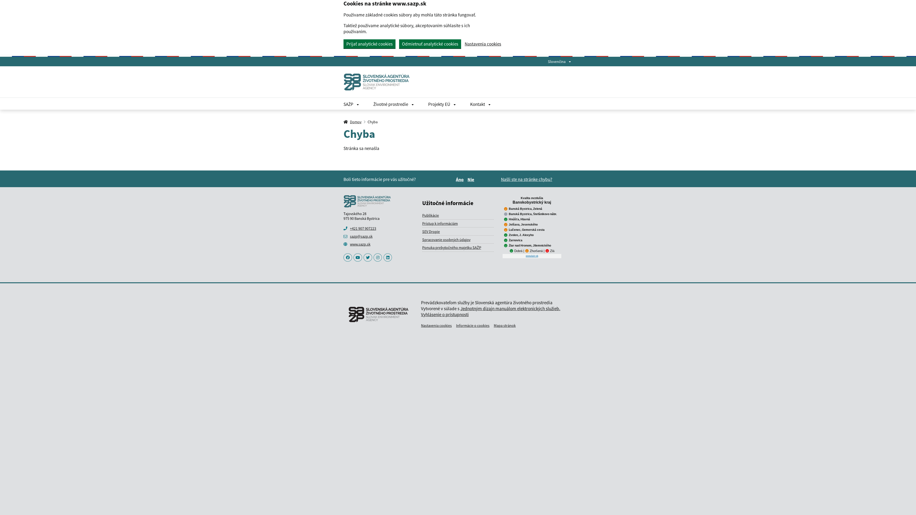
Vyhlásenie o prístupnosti (445, 314)
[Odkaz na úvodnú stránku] (379, 82)
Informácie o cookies (472, 325)
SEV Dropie (431, 231)
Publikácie (430, 215)
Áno (460, 179)
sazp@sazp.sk (361, 236)
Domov (355, 121)
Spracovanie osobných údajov (446, 239)
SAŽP (349, 104)
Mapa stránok (505, 325)
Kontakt (478, 104)
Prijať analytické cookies (369, 44)
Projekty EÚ (439, 104)
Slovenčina (557, 61)
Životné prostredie (391, 104)
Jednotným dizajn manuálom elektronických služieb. (510, 308)
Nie (472, 179)
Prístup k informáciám (440, 223)
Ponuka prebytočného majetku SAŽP (451, 247)
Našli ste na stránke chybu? (526, 179)
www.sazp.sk (360, 244)
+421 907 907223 (363, 228)
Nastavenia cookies (483, 44)
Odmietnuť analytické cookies (430, 44)
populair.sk (532, 256)
